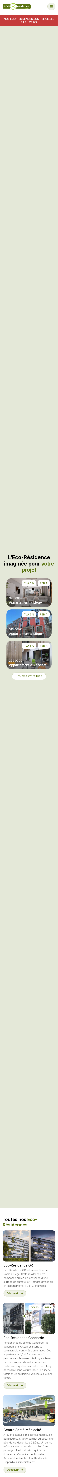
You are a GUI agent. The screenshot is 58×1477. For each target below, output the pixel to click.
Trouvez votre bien (29, 676)
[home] (17, 6)
